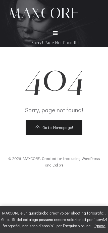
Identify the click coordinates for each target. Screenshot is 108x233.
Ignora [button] (99, 225)
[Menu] (55, 33)
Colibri (57, 165)
